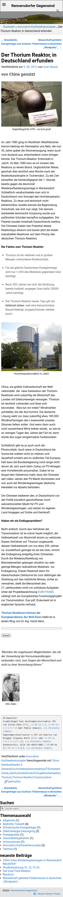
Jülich (12, 773)
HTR (47, 769)
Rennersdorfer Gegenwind (33, 5)
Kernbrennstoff (26, 773)
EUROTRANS (46, 592)
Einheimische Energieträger (19, 827)
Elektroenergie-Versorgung (19, 831)
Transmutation (42, 777)
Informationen (11, 841)
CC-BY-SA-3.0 (38, 724)
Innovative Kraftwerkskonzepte (36, 26)
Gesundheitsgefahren (16, 838)
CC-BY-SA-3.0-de (13, 748)
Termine (8, 849)
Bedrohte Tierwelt (13, 824)
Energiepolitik (11, 834)
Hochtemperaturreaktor (29, 769)
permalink (14, 781)
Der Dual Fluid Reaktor (16, 871)
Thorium (6, 777)
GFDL (26, 724)
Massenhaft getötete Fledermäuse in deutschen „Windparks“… (47, 44)
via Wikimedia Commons (38, 741)
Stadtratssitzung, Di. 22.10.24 (21, 867)
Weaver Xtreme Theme (49, 893)
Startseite (9, 26)
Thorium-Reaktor (22, 777)
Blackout (8, 874)
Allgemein (9, 820)
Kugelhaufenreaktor (48, 773)
